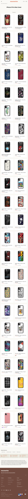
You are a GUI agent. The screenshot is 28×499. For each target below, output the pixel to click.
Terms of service (10, 494)
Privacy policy (6, 494)
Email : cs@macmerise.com (19, 486)
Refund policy (2, 494)
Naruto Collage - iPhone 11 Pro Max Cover (20, 299)
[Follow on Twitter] (3, 490)
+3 (7, 427)
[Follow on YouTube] (6, 490)
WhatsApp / (18, 482)
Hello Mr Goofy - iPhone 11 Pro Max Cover (20, 335)
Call (20, 482)
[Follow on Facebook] (1, 490)
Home (1, 3)
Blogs (1, 484)
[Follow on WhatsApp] (10, 490)
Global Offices (3, 486)
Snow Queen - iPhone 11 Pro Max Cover (7, 245)
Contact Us (9, 484)
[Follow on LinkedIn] (8, 490)
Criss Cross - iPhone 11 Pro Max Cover (20, 353)
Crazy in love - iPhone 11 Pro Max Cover (7, 371)
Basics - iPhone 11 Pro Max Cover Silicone (7, 425)
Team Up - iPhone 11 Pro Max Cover (19, 190)
